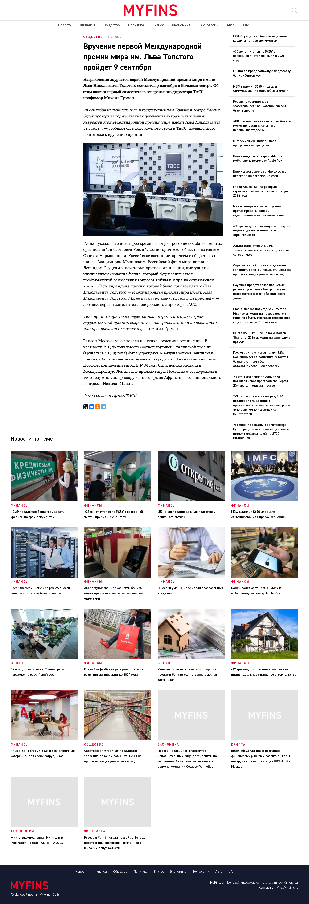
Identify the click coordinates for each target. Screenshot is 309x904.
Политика (136, 25)
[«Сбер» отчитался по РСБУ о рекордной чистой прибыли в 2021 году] (117, 500)
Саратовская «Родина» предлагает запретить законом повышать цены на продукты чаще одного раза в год (262, 270)
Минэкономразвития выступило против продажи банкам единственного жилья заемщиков (258, 211)
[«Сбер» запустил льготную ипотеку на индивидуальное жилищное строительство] (264, 658)
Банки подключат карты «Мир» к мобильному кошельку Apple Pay (258, 159)
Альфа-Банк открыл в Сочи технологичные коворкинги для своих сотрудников (261, 250)
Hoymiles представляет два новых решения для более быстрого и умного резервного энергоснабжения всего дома (261, 292)
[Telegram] (103, 406)
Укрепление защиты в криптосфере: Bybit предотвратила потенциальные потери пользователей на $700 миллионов (261, 431)
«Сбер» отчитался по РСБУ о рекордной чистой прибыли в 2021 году (258, 56)
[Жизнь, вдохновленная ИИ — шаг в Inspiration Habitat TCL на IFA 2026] (44, 826)
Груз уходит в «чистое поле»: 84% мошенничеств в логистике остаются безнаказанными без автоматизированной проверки (260, 359)
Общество (111, 25)
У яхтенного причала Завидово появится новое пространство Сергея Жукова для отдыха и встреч (260, 381)
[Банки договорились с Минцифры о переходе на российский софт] (44, 658)
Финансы (87, 25)
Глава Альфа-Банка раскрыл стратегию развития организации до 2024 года (260, 191)
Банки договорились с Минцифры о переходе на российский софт (259, 174)
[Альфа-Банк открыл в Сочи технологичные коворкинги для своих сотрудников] (44, 739)
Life (246, 25)
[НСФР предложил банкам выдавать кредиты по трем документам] (44, 500)
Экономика (181, 25)
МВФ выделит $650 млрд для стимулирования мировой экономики (260, 89)
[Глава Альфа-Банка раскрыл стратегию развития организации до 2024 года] (117, 658)
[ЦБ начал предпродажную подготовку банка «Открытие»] (191, 500)
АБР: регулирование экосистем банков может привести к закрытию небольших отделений (262, 126)
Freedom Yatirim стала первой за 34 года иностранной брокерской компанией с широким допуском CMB (114, 843)
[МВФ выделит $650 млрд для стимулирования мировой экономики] (264, 500)
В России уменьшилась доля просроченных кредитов (254, 143)
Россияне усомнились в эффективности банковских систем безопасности (259, 106)
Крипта (238, 744)
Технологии (208, 25)
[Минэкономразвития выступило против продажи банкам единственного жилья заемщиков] (191, 658)
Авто (231, 25)
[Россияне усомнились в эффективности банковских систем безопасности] (44, 576)
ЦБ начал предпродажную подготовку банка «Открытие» (262, 73)
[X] (85, 406)
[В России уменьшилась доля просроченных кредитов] (191, 576)
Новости (65, 25)
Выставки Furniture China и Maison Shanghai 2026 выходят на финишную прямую (261, 338)
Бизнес (158, 25)
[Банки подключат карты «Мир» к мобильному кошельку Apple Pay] (264, 576)
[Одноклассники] (97, 406)
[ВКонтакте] (91, 406)
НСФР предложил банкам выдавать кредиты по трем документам (260, 39)
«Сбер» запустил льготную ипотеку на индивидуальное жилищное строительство (262, 231)
